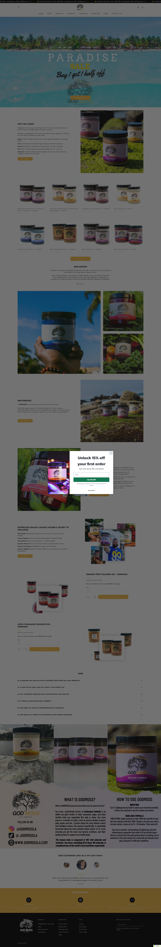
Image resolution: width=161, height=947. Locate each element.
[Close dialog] (111, 453)
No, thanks (91, 490)
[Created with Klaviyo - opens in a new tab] (80, 495)
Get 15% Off (91, 479)
